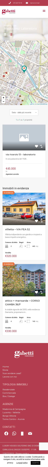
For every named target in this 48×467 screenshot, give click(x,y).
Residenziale (9, 390)
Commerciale (9, 393)
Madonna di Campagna (14, 409)
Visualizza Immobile (24, 218)
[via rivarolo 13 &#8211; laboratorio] (24, 69)
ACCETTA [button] (35, 463)
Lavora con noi (10, 377)
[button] (44, 10)
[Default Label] (22, 435)
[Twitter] (14, 435)
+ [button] (3, 97)
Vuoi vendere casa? (12, 373)
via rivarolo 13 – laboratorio (20, 154)
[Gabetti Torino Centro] (24, 355)
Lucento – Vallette (11, 412)
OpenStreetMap (42, 104)
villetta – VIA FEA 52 (17, 229)
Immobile (24, 145)
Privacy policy (22, 453)
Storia (5, 370)
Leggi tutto (22, 463)
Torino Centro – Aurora (13, 419)
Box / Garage (9, 396)
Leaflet (32, 104)
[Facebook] (6, 435)
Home (6, 367)
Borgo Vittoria (9, 416)
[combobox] (24, 112)
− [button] (3, 101)
